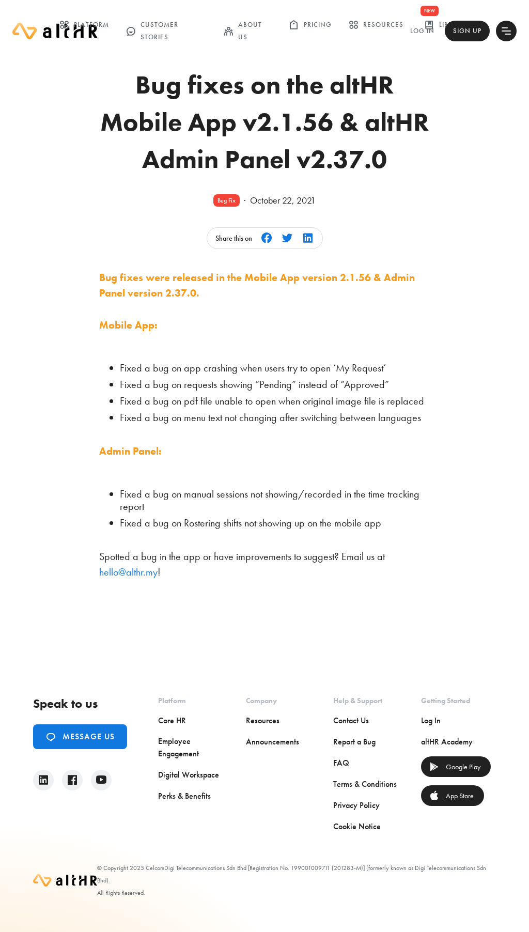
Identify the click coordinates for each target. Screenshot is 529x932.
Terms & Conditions (365, 784)
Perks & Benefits (184, 795)
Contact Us (351, 720)
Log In (422, 30)
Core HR (172, 720)
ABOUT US (242, 30)
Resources (375, 25)
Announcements (272, 741)
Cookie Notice (357, 826)
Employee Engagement (178, 747)
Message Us (80, 736)
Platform (84, 25)
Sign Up (467, 30)
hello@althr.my (128, 572)
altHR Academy (447, 741)
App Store (451, 795)
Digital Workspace (188, 774)
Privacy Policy (356, 805)
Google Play (454, 767)
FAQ (341, 762)
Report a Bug (354, 741)
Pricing (310, 25)
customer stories (152, 30)
